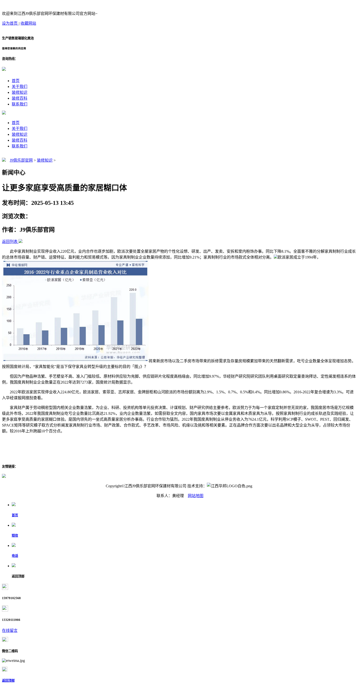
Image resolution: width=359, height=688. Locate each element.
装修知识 (19, 92)
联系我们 (19, 104)
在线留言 (10, 630)
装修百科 (19, 98)
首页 (16, 81)
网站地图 (195, 496)
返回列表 (10, 242)
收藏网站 (28, 23)
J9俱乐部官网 (21, 160)
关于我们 (19, 86)
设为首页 (10, 23)
